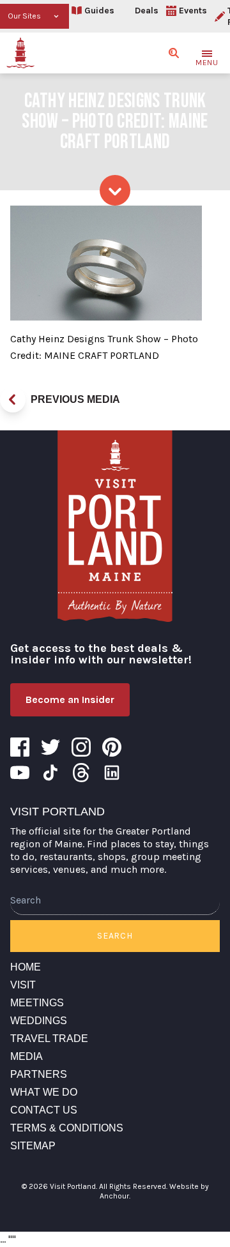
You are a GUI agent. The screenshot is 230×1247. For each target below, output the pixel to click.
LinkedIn (112, 772)
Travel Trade (49, 1038)
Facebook (20, 747)
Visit (23, 984)
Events (193, 10)
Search (114, 935)
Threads (81, 772)
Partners (38, 1074)
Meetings (37, 1002)
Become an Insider (70, 699)
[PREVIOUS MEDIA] (13, 399)
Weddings (38, 1020)
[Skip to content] (115, 190)
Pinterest (112, 747)
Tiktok (50, 772)
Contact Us (43, 1110)
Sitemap (33, 1145)
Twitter (50, 747)
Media (26, 1056)
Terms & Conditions (66, 1127)
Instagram (81, 747)
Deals (146, 10)
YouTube (20, 772)
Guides (99, 10)
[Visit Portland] (20, 53)
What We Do (43, 1092)
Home (25, 967)
